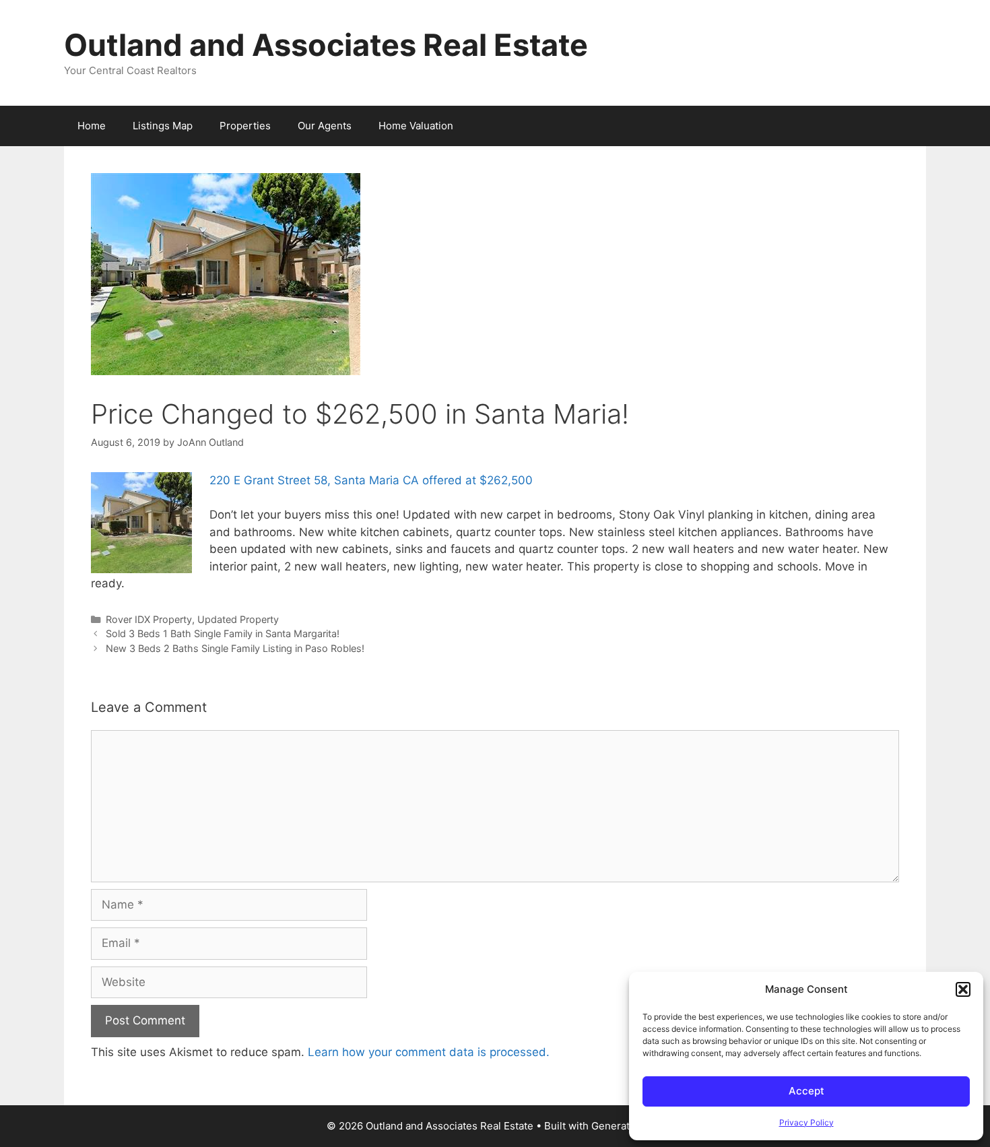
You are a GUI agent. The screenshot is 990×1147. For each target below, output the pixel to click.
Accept (806, 1090)
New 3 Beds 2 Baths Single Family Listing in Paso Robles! (235, 648)
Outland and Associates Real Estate (326, 44)
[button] (963, 989)
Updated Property (238, 619)
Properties (245, 125)
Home (91, 125)
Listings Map (163, 125)
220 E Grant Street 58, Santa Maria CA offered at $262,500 (371, 480)
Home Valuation (415, 125)
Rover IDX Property (149, 619)
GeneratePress (627, 1125)
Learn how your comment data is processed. (429, 1052)
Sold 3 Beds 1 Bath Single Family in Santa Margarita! (222, 633)
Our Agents (325, 125)
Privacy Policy (806, 1122)
